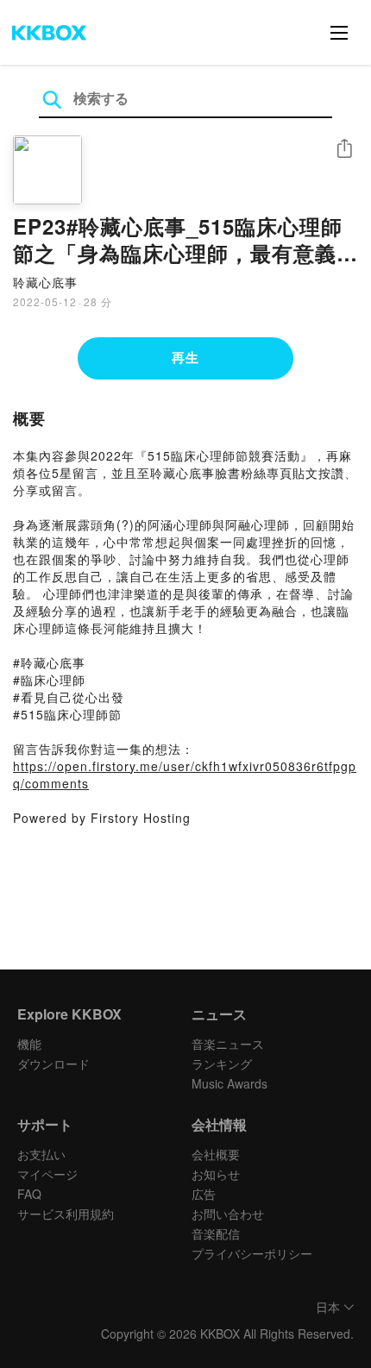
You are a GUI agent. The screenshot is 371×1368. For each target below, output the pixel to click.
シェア (344, 149)
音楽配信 (216, 1233)
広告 (204, 1193)
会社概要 (216, 1154)
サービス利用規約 (65, 1213)
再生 (185, 357)
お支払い (41, 1154)
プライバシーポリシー (252, 1253)
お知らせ (216, 1174)
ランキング (222, 1063)
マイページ (47, 1174)
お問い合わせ (228, 1213)
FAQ (29, 1193)
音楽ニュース (228, 1043)
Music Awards (229, 1083)
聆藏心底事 (45, 282)
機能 (29, 1043)
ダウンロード (53, 1063)
